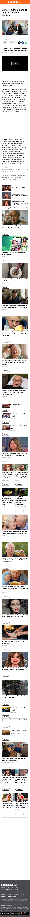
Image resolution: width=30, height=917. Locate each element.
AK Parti (4, 139)
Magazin (16, 894)
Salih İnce (17, 97)
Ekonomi (3, 894)
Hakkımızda (4, 889)
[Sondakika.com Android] (15, 913)
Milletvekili (13, 89)
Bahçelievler (18, 143)
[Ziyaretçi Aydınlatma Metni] (7, 910)
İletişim (12, 889)
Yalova (4, 81)
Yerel (22, 894)
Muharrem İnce (11, 91)
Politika (3, 896)
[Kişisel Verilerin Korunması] (21, 908)
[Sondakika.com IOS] (5, 913)
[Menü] (3, 2)
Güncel (12, 892)
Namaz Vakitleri (12, 896)
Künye (16, 889)
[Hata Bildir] (17, 910)
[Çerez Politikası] (10, 908)
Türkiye (22, 157)
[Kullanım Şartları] (5, 907)
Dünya (18, 892)
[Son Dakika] (15, 2)
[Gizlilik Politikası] (14, 907)
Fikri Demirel (17, 141)
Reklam (9, 889)
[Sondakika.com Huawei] (24, 913)
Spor (10, 894)
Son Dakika (4, 892)
